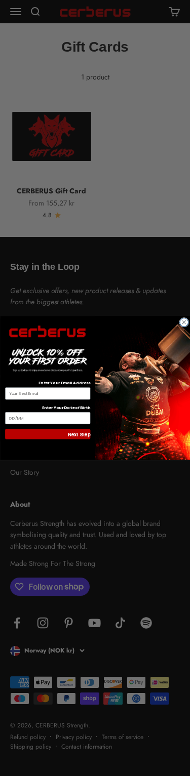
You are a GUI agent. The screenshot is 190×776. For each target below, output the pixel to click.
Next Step (79, 433)
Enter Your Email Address (64, 383)
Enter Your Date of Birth (66, 407)
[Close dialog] (183, 322)
